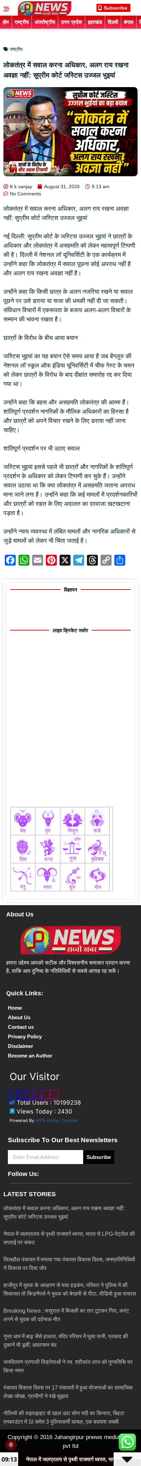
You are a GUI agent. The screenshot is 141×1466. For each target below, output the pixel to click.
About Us (19, 1017)
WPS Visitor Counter (57, 1120)
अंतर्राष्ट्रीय (45, 22)
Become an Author (30, 1056)
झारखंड (95, 22)
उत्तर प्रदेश (71, 22)
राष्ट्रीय (22, 22)
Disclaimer (20, 1046)
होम (6, 22)
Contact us (21, 1027)
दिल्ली (113, 22)
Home (15, 1008)
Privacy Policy (25, 1036)
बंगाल (128, 22)
